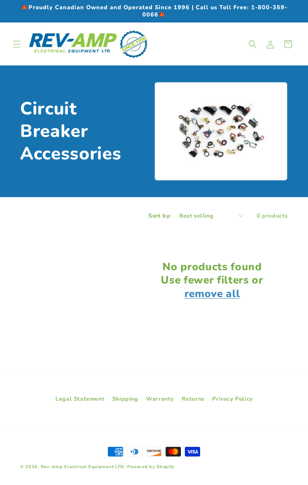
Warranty (160, 399)
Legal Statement (79, 399)
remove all (212, 294)
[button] (17, 44)
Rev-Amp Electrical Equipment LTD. (83, 467)
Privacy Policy (232, 399)
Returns (193, 399)
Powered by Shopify (150, 467)
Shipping (125, 399)
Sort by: (159, 216)
